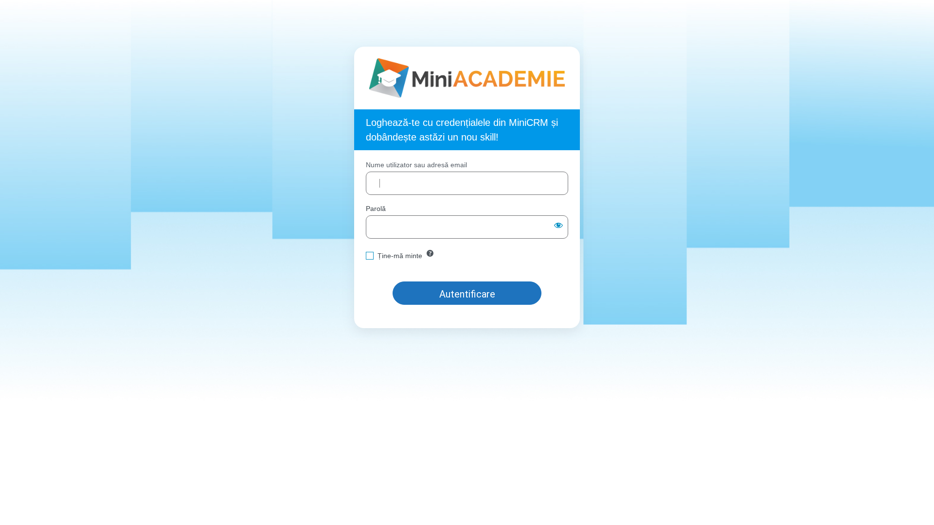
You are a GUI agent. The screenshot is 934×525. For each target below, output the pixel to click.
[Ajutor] (430, 253)
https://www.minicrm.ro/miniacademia (467, 78)
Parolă (376, 208)
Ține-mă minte (399, 256)
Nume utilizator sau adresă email (416, 165)
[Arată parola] (558, 225)
